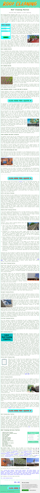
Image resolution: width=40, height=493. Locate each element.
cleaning (10, 119)
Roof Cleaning (5, 485)
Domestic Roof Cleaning (5, 473)
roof (15, 136)
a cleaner (36, 455)
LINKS (28, 7)
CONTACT (33, 7)
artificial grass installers (12, 454)
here (29, 426)
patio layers (23, 452)
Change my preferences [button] (32, 490)
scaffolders (15, 451)
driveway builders (28, 453)
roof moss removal (16, 368)
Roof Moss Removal (9, 472)
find (4, 416)
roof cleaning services (26, 367)
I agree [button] (23, 490)
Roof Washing (32, 473)
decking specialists (5, 453)
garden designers (27, 454)
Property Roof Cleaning (20, 470)
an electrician (8, 456)
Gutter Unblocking (27, 474)
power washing (34, 363)
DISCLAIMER (37, 7)
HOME (25, 7)
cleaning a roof (34, 342)
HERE (10, 407)
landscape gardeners (10, 452)
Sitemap (1, 485)
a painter (17, 453)
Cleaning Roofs (35, 472)
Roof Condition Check (18, 474)
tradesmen (34, 456)
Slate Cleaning (10, 474)
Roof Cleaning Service (20, 471)
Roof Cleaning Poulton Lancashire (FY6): (9, 14)
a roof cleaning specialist (20, 450)
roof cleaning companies (29, 421)
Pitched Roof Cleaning (9, 470)
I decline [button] (27, 490)
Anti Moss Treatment (15, 473)
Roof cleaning (4, 181)
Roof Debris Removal (31, 470)
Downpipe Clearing (10, 471)
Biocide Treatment (18, 472)
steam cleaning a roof (14, 349)
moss (8, 54)
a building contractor (23, 455)
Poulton (20, 181)
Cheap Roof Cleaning (27, 472)
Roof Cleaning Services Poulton (10, 430)
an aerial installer (9, 455)
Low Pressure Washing (31, 471)
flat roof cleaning (17, 363)
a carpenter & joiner (27, 451)
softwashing (9, 234)
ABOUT (31, 7)
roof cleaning (24, 36)
